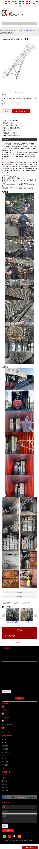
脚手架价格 (5, 790)
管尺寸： (6, 128)
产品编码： (7, 125)
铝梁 (3, 755)
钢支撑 (4, 739)
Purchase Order (22, 111)
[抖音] (14, 836)
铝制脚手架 (7, 603)
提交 (19, 698)
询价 (6, 111)
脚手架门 (4, 758)
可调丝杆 (4, 742)
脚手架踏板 (5, 762)
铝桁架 (16, 603)
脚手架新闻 (5, 787)
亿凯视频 (4, 784)
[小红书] (9, 836)
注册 (7, 731)
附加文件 (7, 691)
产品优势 (6, 140)
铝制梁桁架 (26, 603)
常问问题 (4, 781)
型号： (5, 120)
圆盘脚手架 (5, 749)
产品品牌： (7, 123)
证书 (3, 778)
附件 (4, 826)
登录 (3, 731)
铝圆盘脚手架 (6, 752)
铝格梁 (26, 622)
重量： (5, 135)
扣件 (3, 768)
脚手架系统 (5, 765)
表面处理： (7, 133)
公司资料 (4, 774)
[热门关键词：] (35, 23)
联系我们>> (19, 642)
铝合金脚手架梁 (12, 622)
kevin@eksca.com (7, 724)
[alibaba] (19, 836)
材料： (5, 130)
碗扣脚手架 (5, 746)
